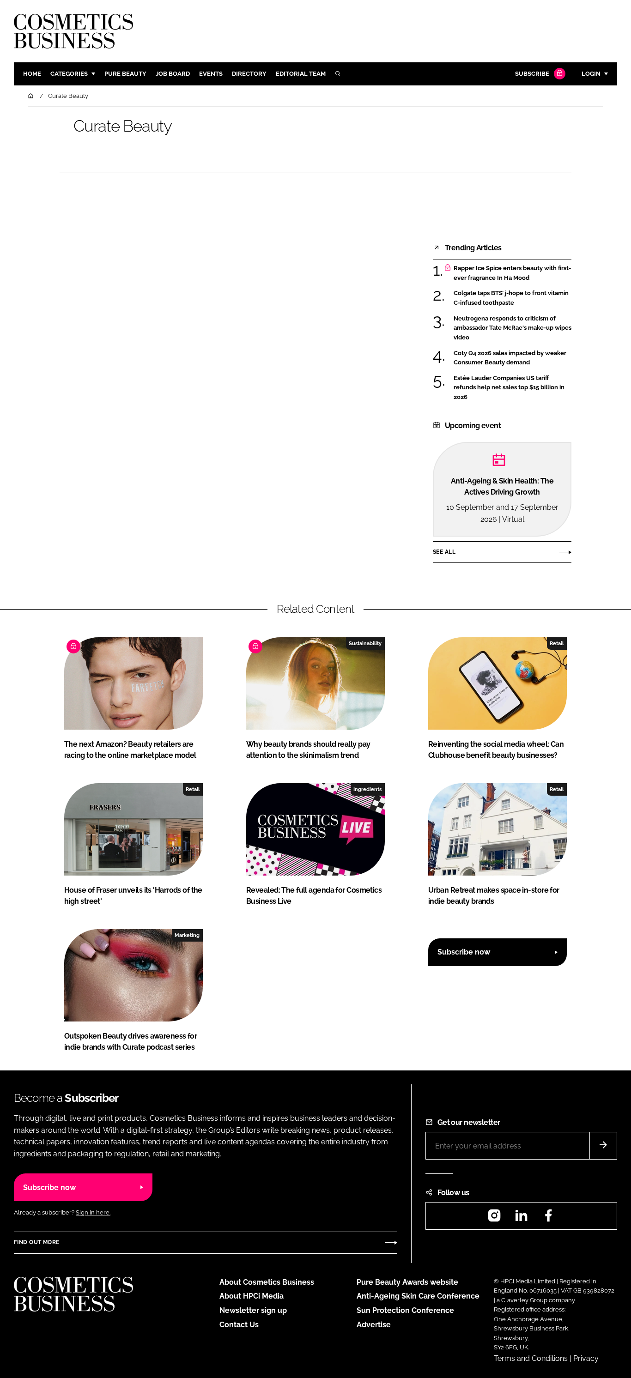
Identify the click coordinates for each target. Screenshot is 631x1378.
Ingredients (367, 789)
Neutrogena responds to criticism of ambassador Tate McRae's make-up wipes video (512, 328)
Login (591, 73)
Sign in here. (93, 1212)
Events (211, 73)
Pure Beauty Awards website (407, 1282)
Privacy (586, 1358)
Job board (173, 73)
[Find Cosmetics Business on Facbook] (548, 1218)
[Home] (31, 95)
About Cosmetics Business (266, 1282)
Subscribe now (463, 952)
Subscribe (532, 73)
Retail (557, 643)
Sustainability (365, 643)
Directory (249, 73)
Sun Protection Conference (405, 1310)
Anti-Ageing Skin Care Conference (418, 1296)
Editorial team (301, 73)
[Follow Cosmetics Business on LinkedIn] (521, 1218)
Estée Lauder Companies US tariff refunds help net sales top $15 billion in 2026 (509, 388)
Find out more (36, 1242)
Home (32, 73)
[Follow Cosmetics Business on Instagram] (494, 1218)
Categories (69, 73)
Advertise (374, 1324)
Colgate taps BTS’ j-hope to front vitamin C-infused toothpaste (511, 298)
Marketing (187, 935)
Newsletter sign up (253, 1310)
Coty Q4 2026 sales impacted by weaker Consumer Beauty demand (510, 358)
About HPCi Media (251, 1296)
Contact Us (239, 1324)
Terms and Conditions (531, 1358)
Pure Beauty (125, 73)
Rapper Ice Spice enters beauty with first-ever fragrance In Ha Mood (512, 273)
